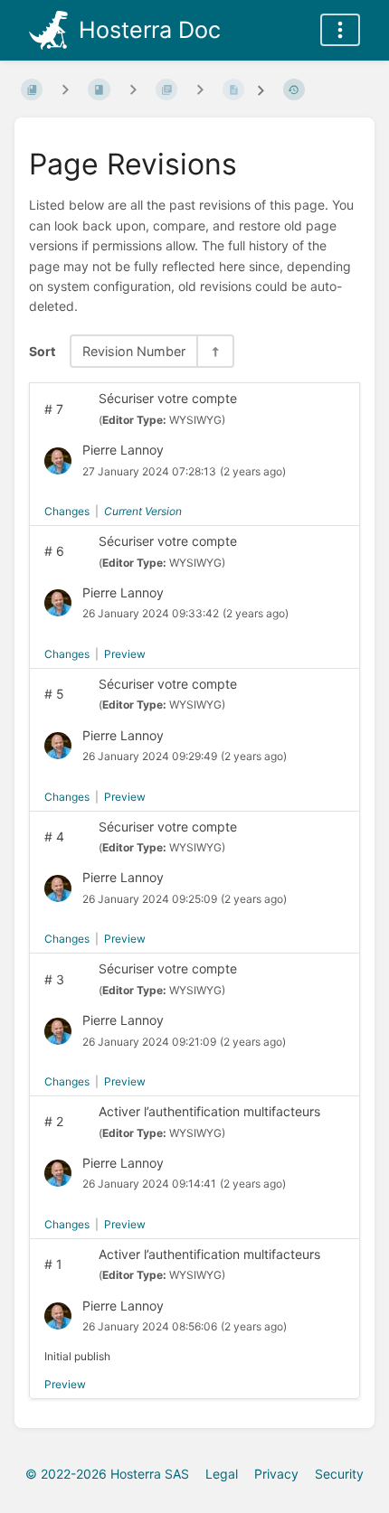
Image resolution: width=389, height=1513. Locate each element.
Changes (67, 511)
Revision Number (133, 351)
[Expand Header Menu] (340, 30)
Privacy (276, 1473)
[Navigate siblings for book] (65, 89)
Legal (221, 1473)
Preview (125, 654)
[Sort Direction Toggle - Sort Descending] (214, 351)
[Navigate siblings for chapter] (133, 89)
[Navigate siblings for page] (200, 89)
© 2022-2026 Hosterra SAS (107, 1473)
